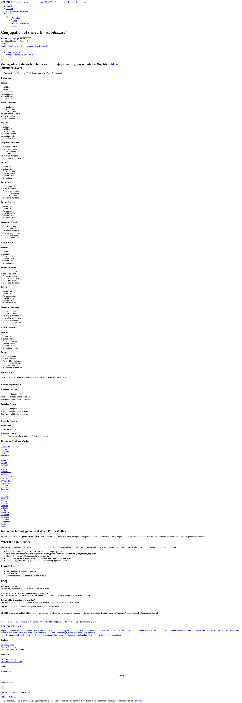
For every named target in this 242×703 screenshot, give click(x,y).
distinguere (5, 521)
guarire (4, 487)
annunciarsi (5, 456)
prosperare (5, 490)
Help (15, 21)
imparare (4, 458)
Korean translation (184, 630)
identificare (5, 447)
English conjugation (26, 635)
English (4, 46)
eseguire (4, 474)
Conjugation (17, 11)
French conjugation (112, 635)
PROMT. (63, 2)
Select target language (9, 41)
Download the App (21, 23)
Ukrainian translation (41, 633)
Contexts (9, 9)
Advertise (17, 26)
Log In (3, 696)
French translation (56, 630)
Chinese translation (168, 630)
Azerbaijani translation (104, 630)
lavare (3, 453)
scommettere (6, 472)
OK (2, 701)
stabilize (112, 64)
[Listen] (70, 64)
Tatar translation (217, 630)
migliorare (5, 483)
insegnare (5, 465)
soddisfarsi (5, 512)
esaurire (4, 462)
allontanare (5, 451)
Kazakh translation (152, 630)
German (17, 46)
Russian (38, 46)
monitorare (5, 492)
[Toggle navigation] (85, 2)
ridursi (3, 526)
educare (4, 449)
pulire (3, 524)
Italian (23, 46)
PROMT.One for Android (11, 661)
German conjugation (43, 635)
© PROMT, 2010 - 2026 (11, 626)
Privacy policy (25, 622)
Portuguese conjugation (77, 635)
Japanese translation (91, 633)
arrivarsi (4, 469)
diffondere (5, 508)
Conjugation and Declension (12, 649)
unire (3, 467)
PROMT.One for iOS (9, 659)
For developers (7, 671)
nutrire (3, 510)
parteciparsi (5, 517)
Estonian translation (74, 633)
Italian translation (87, 630)
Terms (15, 622)
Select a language (83, 622)
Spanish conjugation (9, 635)
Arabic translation (120, 630)
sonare (3, 460)
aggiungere (5, 481)
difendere (4, 478)
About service (6, 622)
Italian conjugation (59, 635)
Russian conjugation (96, 635)
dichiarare (5, 485)
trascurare (5, 515)
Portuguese (30, 46)
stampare (4, 499)
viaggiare (4, 503)
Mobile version (68, 622)
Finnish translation (58, 633)
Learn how (138, 701)
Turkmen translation (9, 633)
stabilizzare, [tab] (19, 53)
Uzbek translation (25, 633)
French (10, 46)
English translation (8, 630)
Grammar (10, 13)
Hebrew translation (136, 630)
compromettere (7, 476)
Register (12, 696)
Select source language (10, 38)
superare (4, 506)
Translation (10, 6)
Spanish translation (71, 630)
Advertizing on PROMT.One (44, 622)
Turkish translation (232, 630)
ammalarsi (5, 519)
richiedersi (5, 496)
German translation (40, 630)
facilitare (4, 501)
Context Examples (8, 647)
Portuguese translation (201, 630)
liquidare (4, 494)
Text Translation (7, 645)
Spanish (45, 46)
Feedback (17, 18)
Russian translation (24, 630)
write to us (43, 436)
